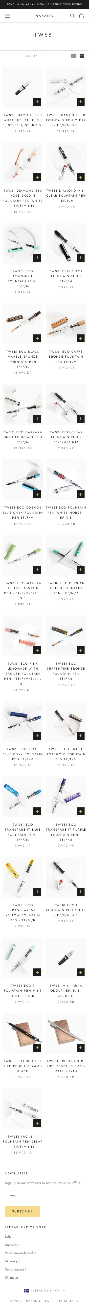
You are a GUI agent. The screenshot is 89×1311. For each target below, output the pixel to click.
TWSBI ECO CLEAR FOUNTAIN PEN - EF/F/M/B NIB (66, 437)
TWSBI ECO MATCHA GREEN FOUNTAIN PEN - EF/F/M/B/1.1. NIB (23, 590)
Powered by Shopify (60, 1301)
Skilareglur (13, 1261)
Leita (8, 1236)
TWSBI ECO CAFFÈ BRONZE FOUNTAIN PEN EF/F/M (66, 356)
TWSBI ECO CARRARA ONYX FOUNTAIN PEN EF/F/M (22, 437)
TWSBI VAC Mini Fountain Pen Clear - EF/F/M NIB (23, 1141)
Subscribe (22, 1211)
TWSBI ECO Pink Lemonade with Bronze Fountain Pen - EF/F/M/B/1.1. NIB (23, 673)
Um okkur (12, 1244)
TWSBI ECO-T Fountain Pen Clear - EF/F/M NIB (66, 910)
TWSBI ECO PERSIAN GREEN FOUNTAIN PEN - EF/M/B (66, 588)
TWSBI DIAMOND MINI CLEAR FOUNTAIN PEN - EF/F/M (66, 195)
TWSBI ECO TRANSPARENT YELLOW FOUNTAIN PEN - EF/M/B (23, 912)
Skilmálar (11, 1277)
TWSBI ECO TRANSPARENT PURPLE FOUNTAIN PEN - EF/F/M (66, 832)
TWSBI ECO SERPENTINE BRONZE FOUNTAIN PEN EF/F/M (66, 671)
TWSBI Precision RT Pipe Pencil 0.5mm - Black (22, 1066)
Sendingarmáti (15, 1269)
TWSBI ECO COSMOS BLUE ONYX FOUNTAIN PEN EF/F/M (23, 512)
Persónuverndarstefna (20, 1252)
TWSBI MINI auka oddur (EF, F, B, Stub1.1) (66, 990)
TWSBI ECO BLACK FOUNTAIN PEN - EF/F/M (66, 276)
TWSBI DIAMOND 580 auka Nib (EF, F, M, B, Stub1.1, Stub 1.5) (23, 120)
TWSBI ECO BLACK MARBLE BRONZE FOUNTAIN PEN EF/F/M (22, 359)
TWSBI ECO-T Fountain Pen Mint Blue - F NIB (23, 990)
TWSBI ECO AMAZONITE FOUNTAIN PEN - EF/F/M (23, 278)
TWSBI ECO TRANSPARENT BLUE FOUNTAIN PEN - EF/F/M (23, 832)
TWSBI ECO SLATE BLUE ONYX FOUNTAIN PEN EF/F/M (23, 754)
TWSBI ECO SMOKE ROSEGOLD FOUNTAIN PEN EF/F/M (66, 754)
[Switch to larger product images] (73, 56)
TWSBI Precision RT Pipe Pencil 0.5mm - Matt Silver (66, 1066)
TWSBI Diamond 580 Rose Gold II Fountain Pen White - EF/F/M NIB (23, 198)
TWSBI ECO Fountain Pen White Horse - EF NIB (66, 512)
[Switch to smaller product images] (82, 56)
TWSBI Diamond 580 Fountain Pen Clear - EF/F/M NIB (66, 120)
